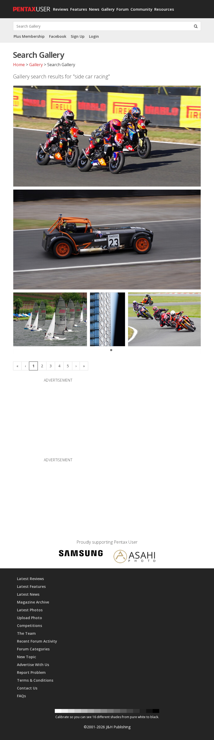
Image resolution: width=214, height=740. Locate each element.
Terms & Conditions (35, 680)
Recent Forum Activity (37, 641)
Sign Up (78, 36)
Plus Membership (29, 36)
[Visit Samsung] (81, 553)
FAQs (21, 695)
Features (78, 9)
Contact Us (27, 688)
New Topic (26, 656)
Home (19, 64)
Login (94, 36)
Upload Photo (29, 617)
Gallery (108, 9)
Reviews (60, 9)
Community (141, 9)
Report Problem (31, 672)
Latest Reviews (30, 578)
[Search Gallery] (196, 26)
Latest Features (31, 586)
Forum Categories (33, 648)
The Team (26, 633)
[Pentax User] (31, 6)
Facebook (57, 36)
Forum (122, 9)
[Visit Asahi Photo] (134, 557)
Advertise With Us (33, 664)
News (94, 9)
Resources (164, 9)
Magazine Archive (33, 602)
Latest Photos (30, 609)
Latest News (28, 594)
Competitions (29, 625)
